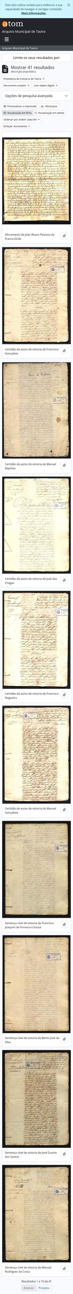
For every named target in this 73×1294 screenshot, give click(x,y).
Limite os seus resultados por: (36, 57)
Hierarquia (50, 106)
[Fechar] (69, 5)
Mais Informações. (33, 13)
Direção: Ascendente (16, 126)
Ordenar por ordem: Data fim (21, 119)
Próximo (44, 1288)
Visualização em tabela (51, 112)
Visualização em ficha (19, 112)
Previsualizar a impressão (21, 106)
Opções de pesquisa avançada (28, 95)
